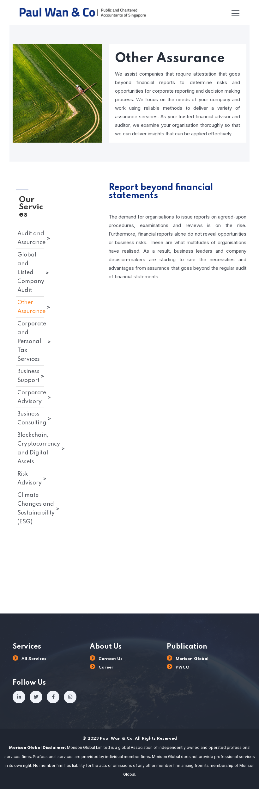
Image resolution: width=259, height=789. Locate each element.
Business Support (28, 376)
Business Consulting (31, 418)
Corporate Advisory (31, 397)
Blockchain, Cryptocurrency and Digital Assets (38, 448)
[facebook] (53, 697)
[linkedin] (19, 697)
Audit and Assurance (31, 238)
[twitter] (36, 697)
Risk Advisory (29, 478)
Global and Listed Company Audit (30, 272)
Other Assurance (31, 307)
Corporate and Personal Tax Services (31, 341)
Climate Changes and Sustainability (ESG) (36, 508)
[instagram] (70, 697)
